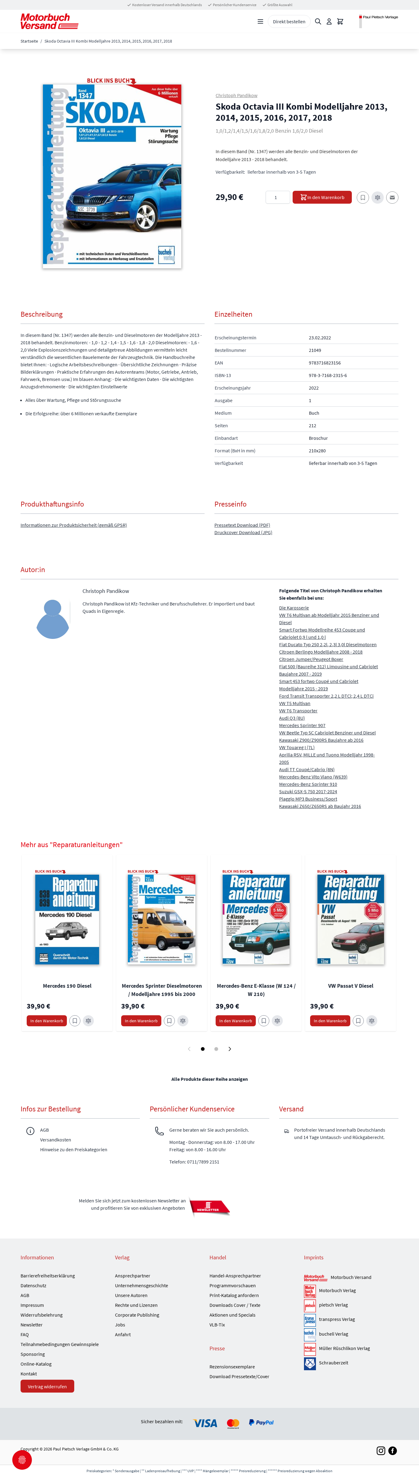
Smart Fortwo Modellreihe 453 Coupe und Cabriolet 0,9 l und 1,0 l (322, 633)
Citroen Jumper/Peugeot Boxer (311, 659)
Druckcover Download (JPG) (243, 532)
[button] (112, 176)
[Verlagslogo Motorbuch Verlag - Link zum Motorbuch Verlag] (310, 1291)
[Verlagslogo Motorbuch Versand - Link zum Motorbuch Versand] (316, 1278)
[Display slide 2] (216, 1049)
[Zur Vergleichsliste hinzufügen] (377, 197)
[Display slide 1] (203, 1049)
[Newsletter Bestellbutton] (209, 1207)
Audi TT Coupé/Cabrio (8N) (307, 769)
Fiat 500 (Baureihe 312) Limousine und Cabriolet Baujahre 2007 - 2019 (328, 670)
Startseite (29, 41)
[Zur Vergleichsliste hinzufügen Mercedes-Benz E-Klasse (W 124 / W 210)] (277, 1020)
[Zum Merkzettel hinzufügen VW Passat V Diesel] (358, 1020)
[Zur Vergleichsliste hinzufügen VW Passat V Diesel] (371, 1020)
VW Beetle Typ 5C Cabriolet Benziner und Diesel (327, 733)
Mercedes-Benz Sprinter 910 (308, 784)
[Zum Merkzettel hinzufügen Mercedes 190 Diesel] (74, 1020)
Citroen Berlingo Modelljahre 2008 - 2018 (321, 652)
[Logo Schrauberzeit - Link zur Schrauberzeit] (310, 1363)
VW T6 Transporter (298, 710)
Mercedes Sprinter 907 (302, 725)
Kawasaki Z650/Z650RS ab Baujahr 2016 (320, 806)
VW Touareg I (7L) (297, 747)
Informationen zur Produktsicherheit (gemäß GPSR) (74, 525)
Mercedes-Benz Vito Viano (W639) (313, 777)
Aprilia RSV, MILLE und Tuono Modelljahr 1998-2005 (327, 758)
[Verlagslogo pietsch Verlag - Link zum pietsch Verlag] (310, 1305)
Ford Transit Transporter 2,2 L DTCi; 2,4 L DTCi (326, 696)
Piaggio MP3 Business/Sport (308, 799)
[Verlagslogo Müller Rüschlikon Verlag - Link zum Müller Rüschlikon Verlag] (310, 1349)
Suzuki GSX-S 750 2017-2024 (308, 791)
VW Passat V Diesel (350, 985)
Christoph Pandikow (236, 95)
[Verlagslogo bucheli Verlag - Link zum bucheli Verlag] (310, 1334)
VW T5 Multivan (294, 703)
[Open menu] (260, 21)
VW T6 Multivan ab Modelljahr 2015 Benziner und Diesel (329, 618)
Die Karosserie (294, 608)
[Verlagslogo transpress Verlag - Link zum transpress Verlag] (310, 1320)
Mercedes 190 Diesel (67, 985)
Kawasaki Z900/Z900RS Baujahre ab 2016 (321, 740)
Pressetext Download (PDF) (242, 525)
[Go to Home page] (50, 21)
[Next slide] (229, 1049)
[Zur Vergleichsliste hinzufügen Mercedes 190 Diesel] (88, 1020)
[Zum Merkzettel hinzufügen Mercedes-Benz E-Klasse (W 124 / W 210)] (263, 1020)
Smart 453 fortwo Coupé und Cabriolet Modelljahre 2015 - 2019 (318, 685)
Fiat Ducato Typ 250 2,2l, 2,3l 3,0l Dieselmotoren (328, 644)
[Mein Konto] (329, 21)
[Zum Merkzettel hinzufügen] (363, 197)
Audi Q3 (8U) (292, 718)
